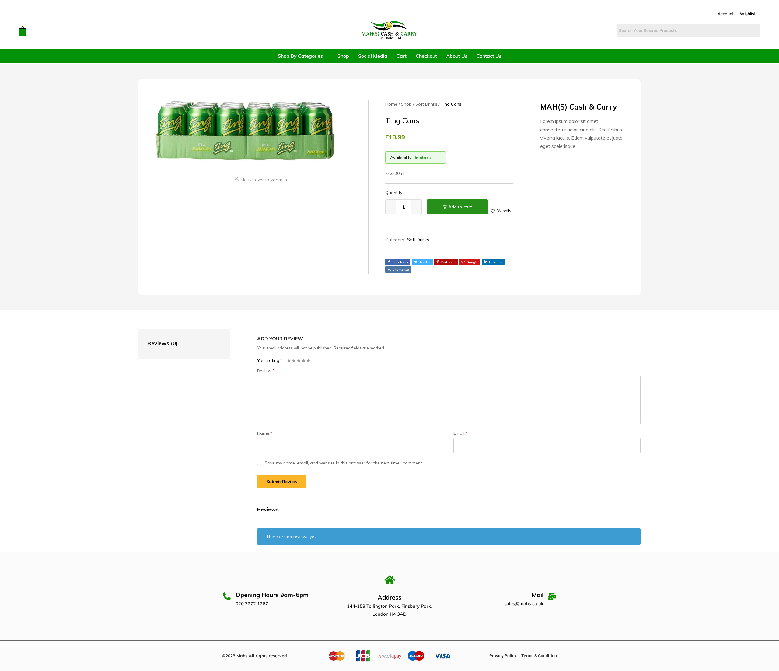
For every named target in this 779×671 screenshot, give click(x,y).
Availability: (401, 157)
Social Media (372, 56)
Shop (343, 56)
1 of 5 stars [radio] (289, 360)
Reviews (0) (163, 343)
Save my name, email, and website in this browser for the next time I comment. (344, 463)
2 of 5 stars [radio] (294, 360)
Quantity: (394, 192)
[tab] (178, 343)
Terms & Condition (539, 655)
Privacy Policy (502, 655)
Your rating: (269, 360)
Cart (401, 56)
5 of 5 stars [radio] (308, 360)
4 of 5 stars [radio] (303, 360)
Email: (460, 433)
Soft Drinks (418, 239)
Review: (265, 371)
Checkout (426, 56)
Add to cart (460, 207)
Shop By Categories (300, 56)
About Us (456, 56)
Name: (264, 433)
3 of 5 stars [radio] (298, 360)
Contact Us (489, 56)
